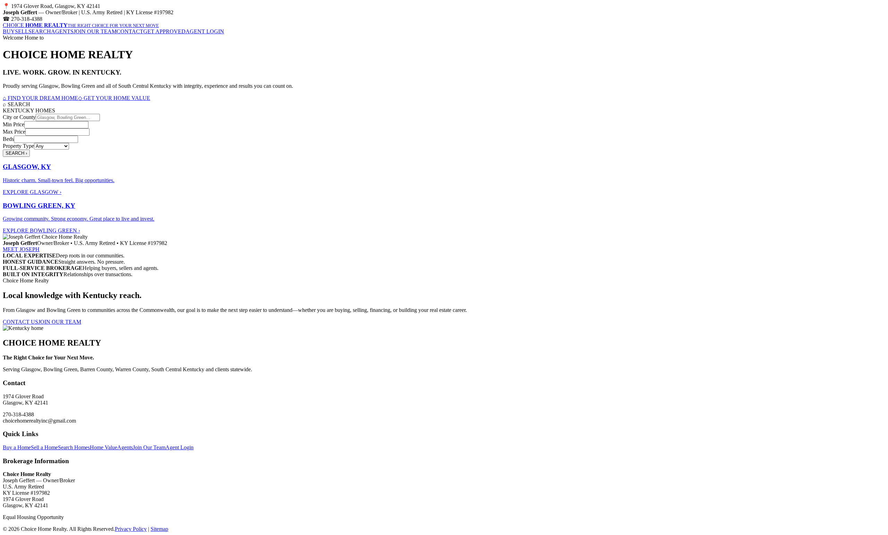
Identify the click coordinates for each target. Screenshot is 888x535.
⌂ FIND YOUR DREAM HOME (40, 98)
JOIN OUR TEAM (95, 31)
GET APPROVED (164, 31)
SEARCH (39, 31)
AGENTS (62, 31)
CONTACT (130, 31)
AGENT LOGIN (205, 31)
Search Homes (74, 447)
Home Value (103, 447)
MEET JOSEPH (21, 249)
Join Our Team (149, 447)
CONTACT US (20, 322)
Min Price (13, 124)
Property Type (18, 146)
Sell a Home (44, 447)
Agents (125, 447)
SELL (21, 31)
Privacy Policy (131, 529)
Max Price (14, 132)
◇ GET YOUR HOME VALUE (114, 98)
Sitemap (159, 529)
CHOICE (81, 25)
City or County (19, 117)
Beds (8, 139)
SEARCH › (16, 153)
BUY (9, 31)
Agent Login (179, 447)
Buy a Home (17, 447)
